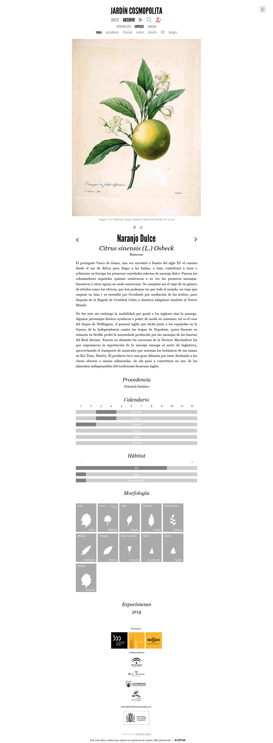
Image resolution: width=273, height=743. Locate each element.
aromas (140, 32)
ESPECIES (139, 26)
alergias (173, 32)
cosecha (152, 32)
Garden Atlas (143, 734)
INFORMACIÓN (123, 26)
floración (127, 32)
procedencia (112, 32)
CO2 (163, 32)
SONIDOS (152, 26)
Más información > (163, 740)
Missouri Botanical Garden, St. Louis (153, 219)
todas (99, 32)
